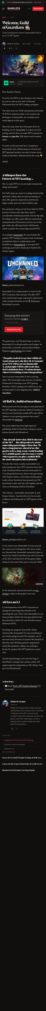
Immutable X (19, 245)
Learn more (37, 2)
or (24, 319)
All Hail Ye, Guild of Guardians (14, 744)
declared (18, 420)
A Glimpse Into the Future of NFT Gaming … (19, 740)
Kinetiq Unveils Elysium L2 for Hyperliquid (18, 770)
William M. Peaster (13, 44)
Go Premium (38, 8)
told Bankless (16, 351)
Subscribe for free (13, 329)
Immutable (18, 235)
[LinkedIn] (16, 728)
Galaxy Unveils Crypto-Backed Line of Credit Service (22, 764)
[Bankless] (14, 8)
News (4, 17)
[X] (12, 728)
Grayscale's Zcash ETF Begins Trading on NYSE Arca (22, 758)
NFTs (12, 17)
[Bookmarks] (4, 48)
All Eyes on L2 (9, 749)
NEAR (9, 2)
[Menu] (4, 9)
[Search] (29, 9)
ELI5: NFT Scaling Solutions (25, 686)
